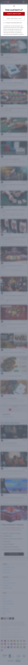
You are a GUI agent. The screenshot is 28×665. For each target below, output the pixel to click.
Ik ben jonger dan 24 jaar (14, 18)
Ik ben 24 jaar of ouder (14, 13)
